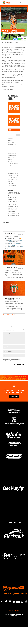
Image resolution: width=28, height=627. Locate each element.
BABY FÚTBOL (11, 142)
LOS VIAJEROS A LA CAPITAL (14, 177)
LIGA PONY (10, 159)
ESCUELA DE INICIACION (13, 151)
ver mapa (14, 617)
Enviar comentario (19, 364)
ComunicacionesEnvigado (10, 235)
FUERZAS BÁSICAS (12, 153)
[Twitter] (17, 39)
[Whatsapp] (19, 39)
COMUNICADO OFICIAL (13, 183)
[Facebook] (14, 39)
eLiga (9, 146)
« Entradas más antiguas (9, 314)
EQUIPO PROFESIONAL (8, 33)
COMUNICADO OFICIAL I (13, 217)
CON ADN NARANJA (12, 185)
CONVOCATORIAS (12, 144)
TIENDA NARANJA (11, 168)
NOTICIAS (14, 33)
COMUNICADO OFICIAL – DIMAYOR (12, 298)
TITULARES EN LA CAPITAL (13, 175)
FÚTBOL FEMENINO (12, 155)
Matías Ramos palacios (13, 192)
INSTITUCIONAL (11, 157)
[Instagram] (22, 39)
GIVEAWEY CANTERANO (13, 199)
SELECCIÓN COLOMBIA (13, 163)
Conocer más (14, 396)
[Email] (25, 39)
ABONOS (10, 140)
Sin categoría (11, 165)
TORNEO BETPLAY (12, 170)
